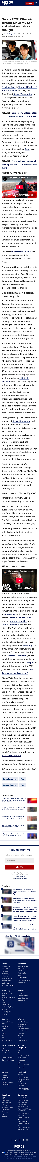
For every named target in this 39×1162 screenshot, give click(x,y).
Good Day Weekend (8, 997)
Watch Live (29, 3)
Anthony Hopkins (18, 621)
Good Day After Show (7, 994)
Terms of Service (21, 878)
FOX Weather (22, 973)
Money (5, 1072)
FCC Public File (6, 1102)
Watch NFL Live (23, 1100)
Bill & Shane (22, 1058)
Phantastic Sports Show (7, 1023)
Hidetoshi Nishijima (21, 251)
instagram (19, 1140)
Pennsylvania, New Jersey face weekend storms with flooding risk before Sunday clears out (24, 918)
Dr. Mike (4, 1014)
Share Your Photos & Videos (8, 1061)
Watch (21, 1019)
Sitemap (4, 1117)
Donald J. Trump (23, 998)
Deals (3, 1080)
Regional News (22, 1073)
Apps (3, 1098)
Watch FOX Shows (8, 1058)
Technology (5, 1084)
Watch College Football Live (22, 1103)
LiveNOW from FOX (24, 1028)
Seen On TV (5, 1009)
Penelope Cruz (9, 87)
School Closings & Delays (24, 970)
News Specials (22, 1031)
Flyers (3, 1031)
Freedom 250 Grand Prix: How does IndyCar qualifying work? (13, 826)
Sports (5, 1019)
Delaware (5, 976)
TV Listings (5, 1112)
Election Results (23, 996)
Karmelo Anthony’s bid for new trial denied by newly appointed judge (13, 817)
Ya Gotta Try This (7, 1007)
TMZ (3, 1055)
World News (6, 983)
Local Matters (22, 1040)
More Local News (7, 978)
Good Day (6, 990)
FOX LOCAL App (23, 1077)
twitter (15, 1140)
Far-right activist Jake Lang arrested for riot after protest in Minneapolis (13, 808)
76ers (3, 1035)
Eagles (4, 1028)
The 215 (20, 1062)
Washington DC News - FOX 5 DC (23, 1089)
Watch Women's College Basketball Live (24, 1123)
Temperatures (22, 978)
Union (3, 1038)
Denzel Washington (22, 94)
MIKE (19, 1050)
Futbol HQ (5, 1026)
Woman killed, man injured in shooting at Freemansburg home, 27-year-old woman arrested (14, 800)
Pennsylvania (6, 971)
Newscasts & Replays (22, 1025)
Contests (4, 1048)
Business (4, 1075)
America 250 (6, 966)
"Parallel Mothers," (27, 87)
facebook (12, 1140)
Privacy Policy (21, 876)
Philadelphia (5, 969)
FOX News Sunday (8, 985)
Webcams (21, 1033)
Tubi (27, 149)
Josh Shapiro (22, 1000)
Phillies (4, 1033)
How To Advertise (7, 1107)
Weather (22, 963)
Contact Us (5, 1100)
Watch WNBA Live (24, 1127)
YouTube (21, 1038)
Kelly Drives (21, 1060)
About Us (6, 1095)
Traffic (4, 1002)
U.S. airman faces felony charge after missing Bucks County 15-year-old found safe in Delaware (25, 909)
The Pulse (21, 1067)
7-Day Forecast (23, 966)
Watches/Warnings (24, 980)
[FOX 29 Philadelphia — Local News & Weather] (7, 3)
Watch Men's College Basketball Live (24, 1117)
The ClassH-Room (7, 1053)
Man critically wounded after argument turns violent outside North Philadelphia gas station (25, 927)
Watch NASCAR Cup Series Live (24, 1110)
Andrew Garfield (10, 90)
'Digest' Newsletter (8, 1000)
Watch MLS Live (23, 1130)
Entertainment (31, 34)
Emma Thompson (10, 624)
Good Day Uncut (7, 1012)
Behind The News (23, 1055)
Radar (20, 975)
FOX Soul (21, 1035)
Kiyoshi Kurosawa (21, 421)
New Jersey (5, 974)
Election (20, 993)
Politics (21, 990)
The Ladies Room (23, 1065)
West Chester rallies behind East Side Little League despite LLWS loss (24, 901)
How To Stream (23, 1022)
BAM (19, 1053)
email (27, 1140)
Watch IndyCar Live (24, 1113)
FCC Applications (7, 1105)
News (4, 963)
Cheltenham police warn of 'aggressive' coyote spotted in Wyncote (24, 892)
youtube (23, 1140)
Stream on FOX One (22, 1096)
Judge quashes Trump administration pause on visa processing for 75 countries (13, 835)
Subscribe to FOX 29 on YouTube (17, 936)
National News (6, 981)
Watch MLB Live (23, 1107)
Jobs (3, 1114)
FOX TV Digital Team (20, 34)
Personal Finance (7, 1082)
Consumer (5, 1077)
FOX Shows (5, 1050)
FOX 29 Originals (22, 1046)
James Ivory (9, 614)
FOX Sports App (7, 1040)
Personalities (6, 1109)
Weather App (22, 982)
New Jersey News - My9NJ (24, 1080)
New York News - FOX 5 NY (23, 1085)
